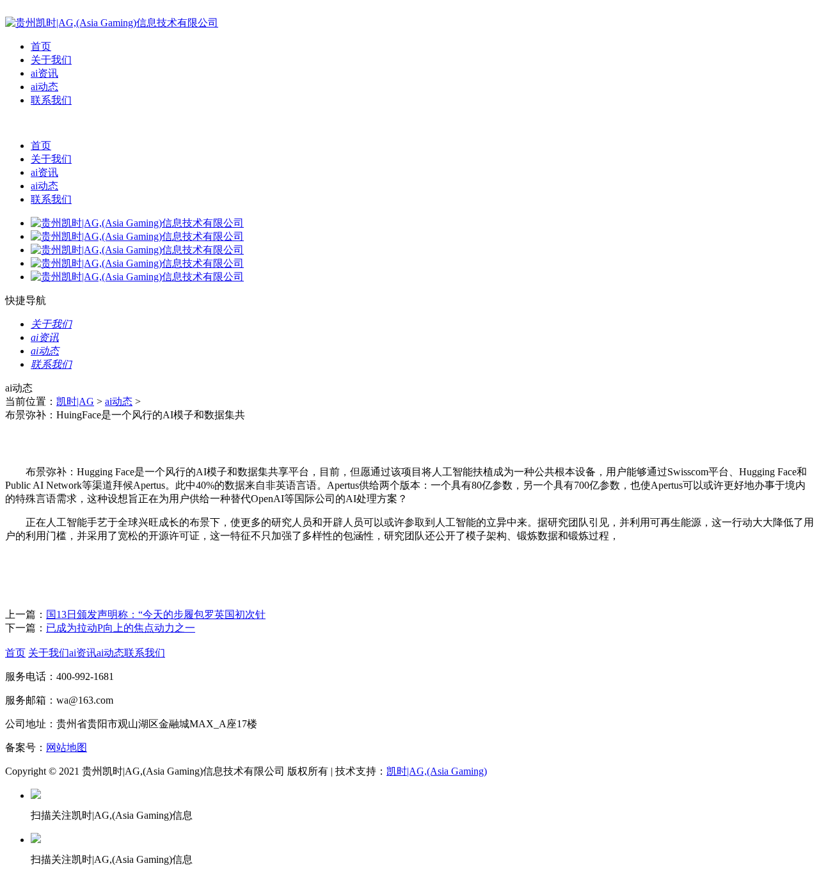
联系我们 (51, 100)
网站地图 (66, 747)
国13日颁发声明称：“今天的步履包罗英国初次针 (156, 614)
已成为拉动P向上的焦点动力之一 (120, 627)
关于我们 (51, 59)
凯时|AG (75, 401)
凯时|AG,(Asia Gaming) (436, 771)
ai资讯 (44, 73)
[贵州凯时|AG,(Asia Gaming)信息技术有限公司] (111, 22)
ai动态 (44, 86)
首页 (41, 46)
